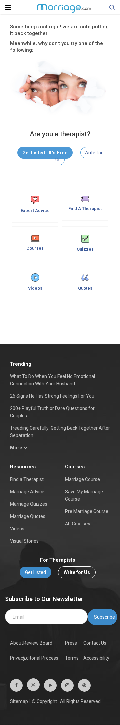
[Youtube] (50, 685)
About (16, 643)
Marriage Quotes (27, 516)
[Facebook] (16, 685)
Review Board (37, 643)
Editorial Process (40, 658)
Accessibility (96, 658)
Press (71, 643)
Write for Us (77, 572)
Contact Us (94, 643)
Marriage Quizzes (28, 504)
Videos (35, 288)
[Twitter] (33, 684)
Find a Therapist (27, 479)
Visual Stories (24, 541)
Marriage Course (82, 479)
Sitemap (19, 701)
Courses (35, 248)
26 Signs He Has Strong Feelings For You (52, 396)
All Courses (77, 523)
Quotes (85, 288)
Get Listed (35, 572)
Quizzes (85, 249)
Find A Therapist (85, 208)
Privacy (17, 658)
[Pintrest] (84, 685)
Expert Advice (35, 210)
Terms (72, 658)
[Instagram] (67, 685)
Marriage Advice (27, 491)
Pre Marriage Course (86, 511)
